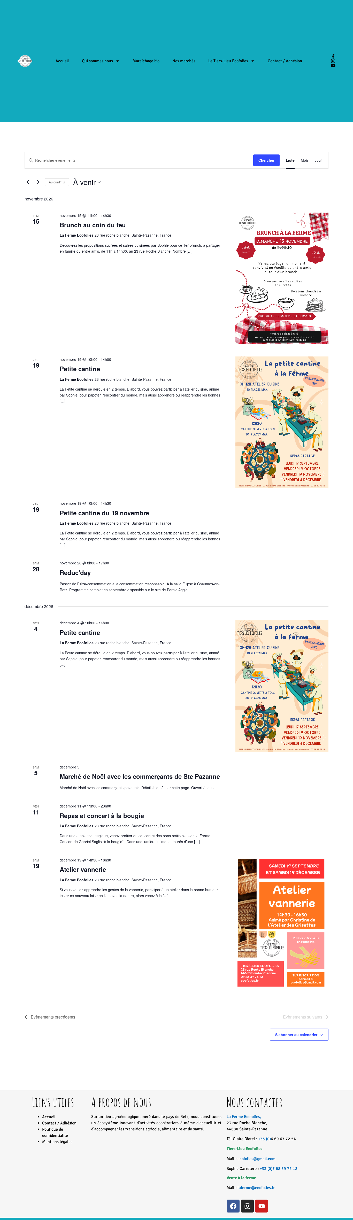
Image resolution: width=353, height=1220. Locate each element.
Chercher (266, 160)
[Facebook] (233, 1206)
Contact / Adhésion (285, 61)
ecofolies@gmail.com (256, 1158)
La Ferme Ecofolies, (247, 1123)
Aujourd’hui (57, 182)
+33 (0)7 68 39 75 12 (278, 1168)
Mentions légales (57, 1141)
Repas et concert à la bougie (102, 815)
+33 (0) (264, 1138)
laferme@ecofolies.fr (256, 1187)
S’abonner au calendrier (296, 1034)
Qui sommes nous (97, 61)
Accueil (62, 61)
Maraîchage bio (146, 61)
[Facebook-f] (333, 56)
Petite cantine (80, 368)
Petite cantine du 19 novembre (104, 512)
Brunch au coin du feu (93, 224)
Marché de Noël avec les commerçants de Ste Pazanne (140, 776)
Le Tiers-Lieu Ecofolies (228, 61)
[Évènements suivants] (38, 182)
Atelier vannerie (83, 869)
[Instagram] (333, 61)
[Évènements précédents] (28, 182)
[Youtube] (333, 65)
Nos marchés (183, 61)
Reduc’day (75, 572)
